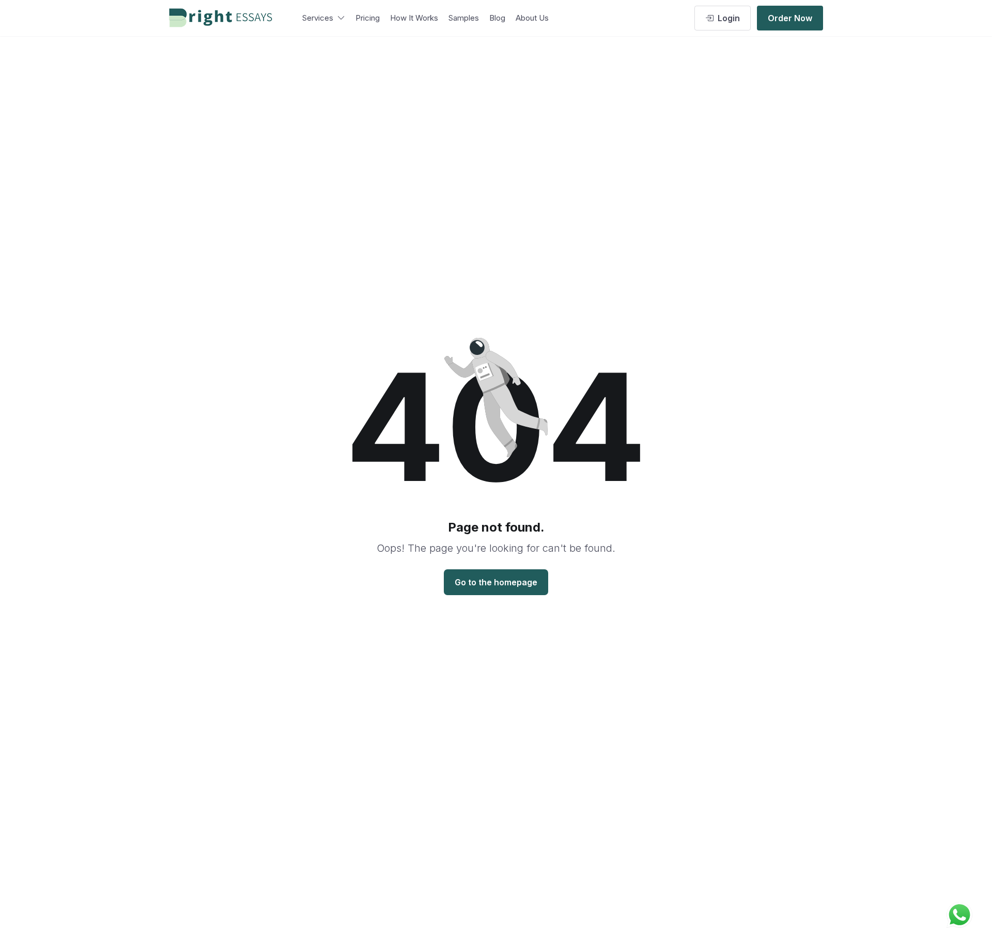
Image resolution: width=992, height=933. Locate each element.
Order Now (790, 18)
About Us (532, 18)
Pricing (367, 18)
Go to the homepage (496, 582)
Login (729, 18)
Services (317, 18)
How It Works (414, 18)
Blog (497, 18)
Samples (463, 18)
